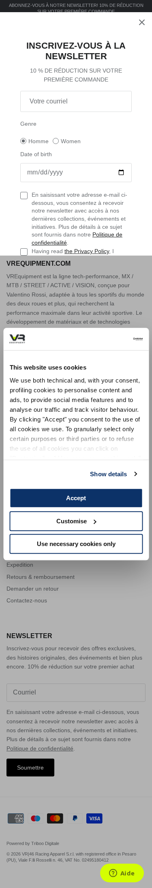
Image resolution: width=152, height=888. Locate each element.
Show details (108, 474)
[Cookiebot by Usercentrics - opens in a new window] (108, 339)
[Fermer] (142, 22)
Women (71, 141)
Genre (28, 123)
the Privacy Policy (86, 251)
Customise (71, 521)
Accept (76, 498)
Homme (38, 141)
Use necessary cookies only (76, 543)
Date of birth (36, 154)
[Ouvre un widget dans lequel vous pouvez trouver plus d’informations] (122, 874)
